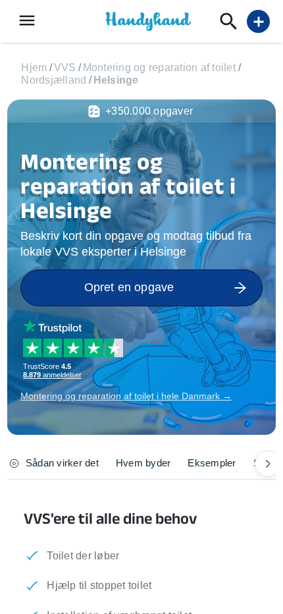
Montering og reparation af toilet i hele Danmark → (126, 396)
